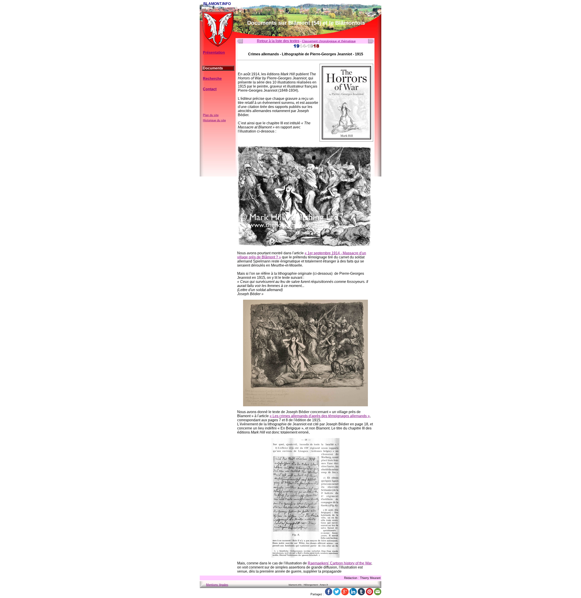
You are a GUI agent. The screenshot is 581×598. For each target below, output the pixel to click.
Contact (210, 89)
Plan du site (211, 115)
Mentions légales (217, 584)
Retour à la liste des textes (278, 41)
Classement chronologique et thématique (329, 41)
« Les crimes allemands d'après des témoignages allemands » (320, 416)
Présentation (214, 52)
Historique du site (214, 120)
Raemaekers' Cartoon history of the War (339, 563)
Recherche (212, 79)
